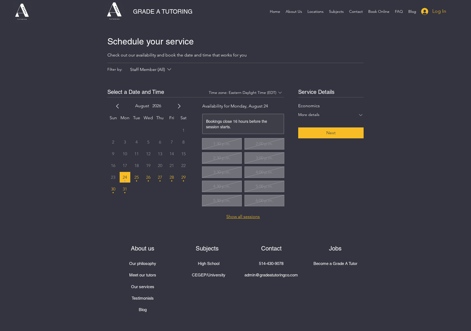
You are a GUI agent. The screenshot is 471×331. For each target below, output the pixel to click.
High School (208, 263)
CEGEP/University (208, 275)
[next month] (179, 106)
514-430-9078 (271, 263)
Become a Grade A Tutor (335, 263)
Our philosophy (142, 263)
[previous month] (117, 106)
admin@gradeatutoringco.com (271, 275)
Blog (143, 309)
